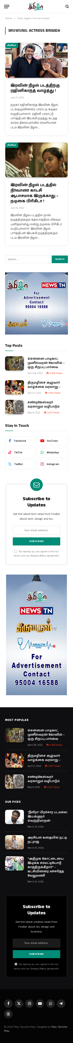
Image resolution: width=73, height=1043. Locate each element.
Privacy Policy (38, 555)
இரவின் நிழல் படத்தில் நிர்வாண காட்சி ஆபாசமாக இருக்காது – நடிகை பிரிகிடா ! (34, 193)
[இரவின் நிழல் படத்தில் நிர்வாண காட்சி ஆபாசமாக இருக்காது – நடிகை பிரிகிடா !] (36, 160)
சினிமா (11, 45)
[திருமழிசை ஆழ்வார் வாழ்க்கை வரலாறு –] (14, 387)
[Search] (67, 6)
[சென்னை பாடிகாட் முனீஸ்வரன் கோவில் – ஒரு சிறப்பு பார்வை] (14, 363)
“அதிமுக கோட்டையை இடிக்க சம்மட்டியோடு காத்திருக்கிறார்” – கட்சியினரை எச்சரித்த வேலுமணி (46, 867)
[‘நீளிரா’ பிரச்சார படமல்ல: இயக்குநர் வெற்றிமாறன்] (14, 817)
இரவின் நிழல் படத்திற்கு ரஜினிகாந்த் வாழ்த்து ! (35, 88)
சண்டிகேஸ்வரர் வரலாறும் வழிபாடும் (44, 404)
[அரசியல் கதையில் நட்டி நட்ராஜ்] (14, 842)
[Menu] (6, 6)
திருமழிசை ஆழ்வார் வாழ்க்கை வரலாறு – (44, 385)
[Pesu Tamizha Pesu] (37, 6)
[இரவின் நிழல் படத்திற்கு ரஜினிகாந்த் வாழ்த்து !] (36, 60)
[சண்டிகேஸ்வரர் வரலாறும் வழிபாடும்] (14, 407)
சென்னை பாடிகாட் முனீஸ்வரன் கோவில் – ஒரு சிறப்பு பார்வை (46, 363)
